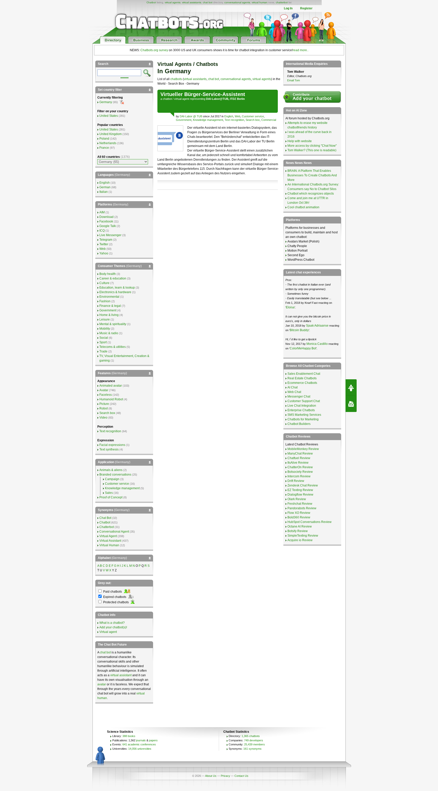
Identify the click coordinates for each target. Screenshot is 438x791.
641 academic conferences (139, 744)
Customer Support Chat (303, 401)
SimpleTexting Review (302, 535)
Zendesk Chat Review (302, 485)
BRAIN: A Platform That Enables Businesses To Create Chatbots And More (312, 175)
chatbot (167, 98)
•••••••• (124, 77)
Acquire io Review (300, 540)
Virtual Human (109, 545)
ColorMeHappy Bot (303, 348)
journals (141, 740)
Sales (109, 493)
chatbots (176, 79)
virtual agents (172, 2)
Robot (103, 408)
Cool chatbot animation (303, 207)
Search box (253, 119)
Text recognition (234, 119)
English (228, 116)
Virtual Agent (108, 536)
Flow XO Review (298, 513)
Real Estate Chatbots (302, 378)
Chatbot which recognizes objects (310, 193)
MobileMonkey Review (303, 449)
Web (237, 116)
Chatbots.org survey (154, 50)
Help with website (299, 141)
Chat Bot (105, 518)
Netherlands (107, 143)
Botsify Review (297, 531)
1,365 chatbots (251, 736)
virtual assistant (121, 675)
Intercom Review (299, 476)
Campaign (112, 479)
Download (106, 217)
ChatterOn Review (300, 467)
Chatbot (151, 2)
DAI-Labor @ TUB (191, 116)
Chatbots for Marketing (303, 419)
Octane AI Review (299, 526)
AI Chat (292, 387)
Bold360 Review (298, 517)
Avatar (103, 390)
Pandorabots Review (301, 508)
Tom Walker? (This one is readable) (311, 150)
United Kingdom (110, 134)
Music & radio (108, 333)
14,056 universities (139, 748)
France (104, 147)
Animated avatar (110, 385)
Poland (104, 138)
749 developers (253, 740)
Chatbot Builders (299, 424)
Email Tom (293, 80)
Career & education (112, 278)
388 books (128, 736)
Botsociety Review (300, 472)
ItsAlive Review (297, 462)
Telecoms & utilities (112, 347)
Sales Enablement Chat (303, 373)
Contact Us (241, 775)
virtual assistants (191, 2)
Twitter (103, 244)
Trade (103, 351)
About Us (210, 775)
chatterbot (282, 2)
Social (103, 338)
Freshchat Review (299, 503)
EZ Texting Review (300, 490)
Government (183, 119)
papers (153, 740)
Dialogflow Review (300, 494)
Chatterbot (106, 527)
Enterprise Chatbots (301, 410)
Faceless (105, 395)
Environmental (109, 296)
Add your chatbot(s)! (113, 627)
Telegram (105, 239)
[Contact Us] (351, 404)
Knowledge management (208, 119)
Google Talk (107, 226)
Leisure (104, 319)
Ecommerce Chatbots (302, 383)
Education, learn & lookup (117, 287)
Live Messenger (110, 235)
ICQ (102, 230)
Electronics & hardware (115, 292)
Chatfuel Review (298, 458)
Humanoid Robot (111, 399)
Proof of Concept (110, 497)
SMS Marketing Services (304, 415)
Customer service (253, 116)
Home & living (109, 315)
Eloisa (290, 307)
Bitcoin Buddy (299, 330)
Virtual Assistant (110, 540)
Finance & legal (110, 306)
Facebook (106, 221)
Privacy (225, 775)
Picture (104, 404)
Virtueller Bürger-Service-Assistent (202, 94)
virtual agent (181, 98)
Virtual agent (108, 632)
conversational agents (237, 2)
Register (306, 8)
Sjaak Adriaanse (317, 325)
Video (103, 417)
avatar (101, 684)
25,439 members (254, 744)
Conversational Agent (114, 531)
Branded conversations (115, 474)
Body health (107, 274)
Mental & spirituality (112, 324)
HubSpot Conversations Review (309, 522)
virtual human (259, 2)
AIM (102, 212)
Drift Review (295, 481)
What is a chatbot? (112, 623)
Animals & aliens (110, 470)
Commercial (268, 119)
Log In (288, 8)
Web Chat (294, 392)
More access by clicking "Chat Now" (312, 145)
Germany (105, 102)
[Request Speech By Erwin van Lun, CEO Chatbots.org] (351, 387)
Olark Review (296, 499)
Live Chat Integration (301, 405)
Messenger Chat (298, 396)
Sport (103, 342)
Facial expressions (112, 445)
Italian (103, 192)
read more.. (300, 50)
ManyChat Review (300, 453)
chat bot (207, 2)
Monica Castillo (317, 344)
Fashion (105, 301)
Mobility (104, 328)
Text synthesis (109, 449)
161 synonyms (252, 748)
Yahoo (103, 253)
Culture (104, 283)
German (105, 187)
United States (108, 116)
